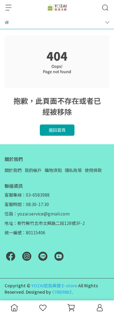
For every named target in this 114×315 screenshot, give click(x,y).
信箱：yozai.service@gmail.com (37, 214)
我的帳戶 (33, 170)
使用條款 (93, 170)
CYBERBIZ (62, 292)
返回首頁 (57, 130)
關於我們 (13, 170)
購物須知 (53, 170)
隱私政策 (73, 170)
